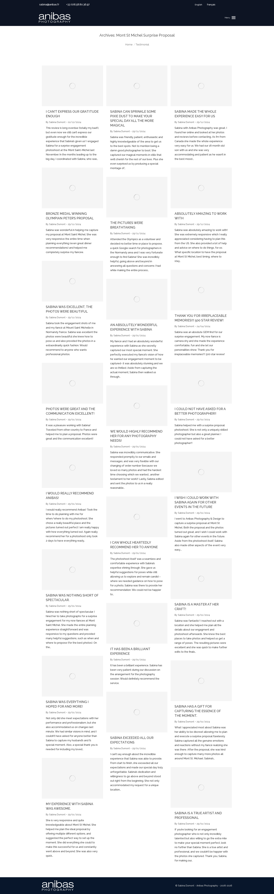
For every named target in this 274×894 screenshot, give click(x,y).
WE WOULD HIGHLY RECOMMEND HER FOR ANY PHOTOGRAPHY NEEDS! (136, 436)
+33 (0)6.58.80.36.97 (78, 4)
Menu (227, 17)
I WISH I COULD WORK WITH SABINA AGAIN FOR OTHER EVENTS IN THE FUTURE (196, 502)
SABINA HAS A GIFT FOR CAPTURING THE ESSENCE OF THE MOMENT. (198, 711)
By (55, 122)
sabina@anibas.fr (49, 4)
